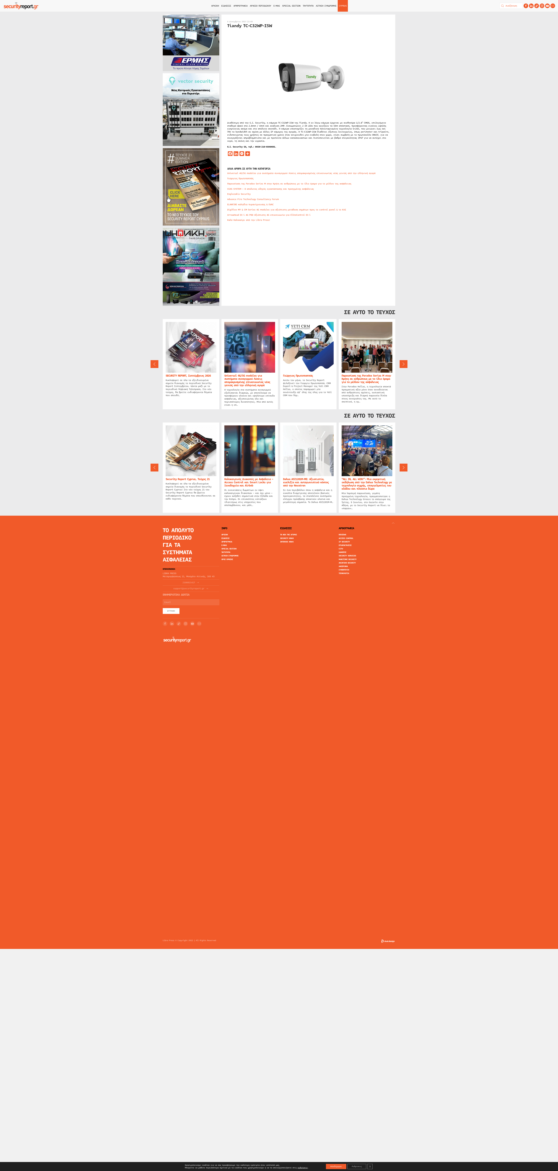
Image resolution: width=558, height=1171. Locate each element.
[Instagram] (542, 5)
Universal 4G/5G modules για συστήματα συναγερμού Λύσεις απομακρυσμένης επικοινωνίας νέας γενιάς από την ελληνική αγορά (301, 173)
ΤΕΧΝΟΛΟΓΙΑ (344, 573)
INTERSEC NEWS (287, 541)
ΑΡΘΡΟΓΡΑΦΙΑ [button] (241, 5)
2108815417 (189, 582)
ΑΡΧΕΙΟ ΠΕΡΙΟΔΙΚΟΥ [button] (260, 5)
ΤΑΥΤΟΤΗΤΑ (308, 5)
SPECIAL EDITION (291, 5)
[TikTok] (536, 5)
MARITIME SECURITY (348, 559)
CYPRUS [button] (343, 5)
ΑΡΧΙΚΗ (215, 5)
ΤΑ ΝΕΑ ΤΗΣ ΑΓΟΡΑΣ (288, 534)
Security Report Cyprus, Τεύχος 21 (188, 479)
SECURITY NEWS (287, 538)
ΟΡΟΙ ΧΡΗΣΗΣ (227, 559)
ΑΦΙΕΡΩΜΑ (343, 566)
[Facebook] (526, 5)
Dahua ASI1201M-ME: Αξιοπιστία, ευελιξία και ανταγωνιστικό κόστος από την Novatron (306, 482)
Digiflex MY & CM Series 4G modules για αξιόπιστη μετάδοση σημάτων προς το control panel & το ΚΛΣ (286, 209)
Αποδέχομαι (336, 1166)
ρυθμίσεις (303, 1167)
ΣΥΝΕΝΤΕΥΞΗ (344, 569)
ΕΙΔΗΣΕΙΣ (225, 538)
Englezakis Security (239, 194)
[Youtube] (547, 5)
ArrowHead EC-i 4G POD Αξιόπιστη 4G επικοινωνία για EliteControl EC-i (269, 215)
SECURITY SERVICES (347, 555)
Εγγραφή (171, 611)
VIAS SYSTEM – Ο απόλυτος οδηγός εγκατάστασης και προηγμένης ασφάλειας (270, 189)
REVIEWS (342, 534)
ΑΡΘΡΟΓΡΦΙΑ (226, 541)
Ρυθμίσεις (357, 1166)
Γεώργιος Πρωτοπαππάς (240, 178)
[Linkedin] (531, 5)
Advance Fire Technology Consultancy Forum (253, 199)
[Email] (199, 623)
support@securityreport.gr (188, 588)
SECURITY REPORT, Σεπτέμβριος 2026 (188, 376)
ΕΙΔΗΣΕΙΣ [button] (226, 5)
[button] (154, 364)
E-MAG (276, 5)
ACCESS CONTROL (346, 538)
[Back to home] (21, 6)
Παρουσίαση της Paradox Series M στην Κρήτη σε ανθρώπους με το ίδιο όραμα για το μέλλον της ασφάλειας (289, 183)
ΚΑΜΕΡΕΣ (342, 552)
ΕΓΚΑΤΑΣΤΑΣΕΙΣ (345, 545)
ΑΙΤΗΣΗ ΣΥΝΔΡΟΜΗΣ (326, 5)
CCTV (341, 548)
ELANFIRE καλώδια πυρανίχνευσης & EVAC (250, 204)
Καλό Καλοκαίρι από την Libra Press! (248, 220)
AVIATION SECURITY (347, 562)
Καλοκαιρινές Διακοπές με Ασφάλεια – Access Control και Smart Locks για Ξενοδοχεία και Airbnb (248, 482)
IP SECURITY (344, 541)
